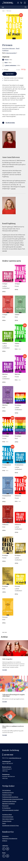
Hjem (3, 10)
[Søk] (25, 7)
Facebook (3, 848)
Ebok (8, 62)
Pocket (8, 59)
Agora (4, 823)
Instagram (7, 848)
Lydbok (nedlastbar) (12, 65)
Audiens (17, 314)
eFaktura (4, 840)
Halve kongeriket (11, 53)
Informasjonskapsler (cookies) (10, 810)
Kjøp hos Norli (9, 74)
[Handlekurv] (21, 2)
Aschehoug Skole (7, 814)
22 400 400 (8, 755)
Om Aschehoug (6, 790)
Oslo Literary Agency (8, 819)
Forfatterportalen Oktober (9, 801)
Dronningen (18, 405)
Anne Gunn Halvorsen (8, 48)
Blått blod (4, 374)
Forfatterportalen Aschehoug (10, 797)
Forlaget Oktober (6, 821)
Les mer (13, 188)
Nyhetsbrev (5, 836)
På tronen (17, 586)
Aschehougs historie (8, 792)
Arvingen (4, 283)
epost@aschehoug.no (15, 758)
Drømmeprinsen (6, 464)
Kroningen (5, 555)
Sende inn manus (7, 794)
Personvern (5, 805)
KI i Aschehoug (6, 808)
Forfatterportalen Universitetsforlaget (12, 799)
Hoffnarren (18, 495)
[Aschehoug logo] (7, 2)
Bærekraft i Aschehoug (8, 803)
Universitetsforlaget (7, 816)
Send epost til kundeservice (9, 838)
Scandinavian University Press (10, 825)
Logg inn (18, 3)
